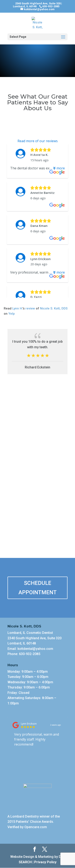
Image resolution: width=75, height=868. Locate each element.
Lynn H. (17, 308)
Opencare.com (35, 827)
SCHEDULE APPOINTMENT (38, 587)
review (30, 308)
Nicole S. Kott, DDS (54, 308)
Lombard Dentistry (25, 816)
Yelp (11, 313)
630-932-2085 (29, 654)
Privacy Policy (45, 862)
